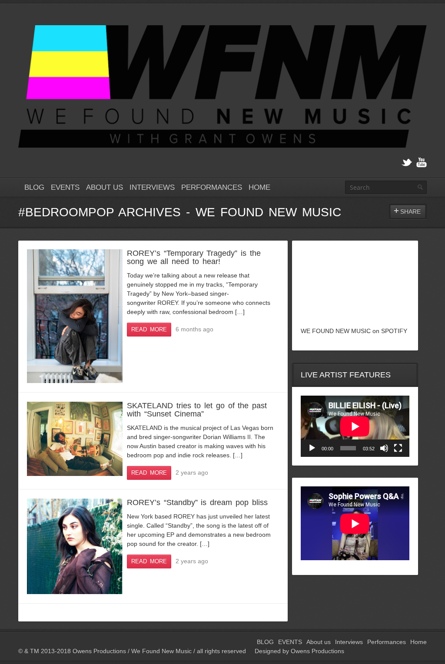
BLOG (34, 187)
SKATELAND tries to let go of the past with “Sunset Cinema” (197, 409)
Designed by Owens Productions (299, 650)
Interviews (152, 187)
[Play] (312, 448)
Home (259, 187)
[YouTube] (421, 162)
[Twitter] (407, 162)
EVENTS (65, 187)
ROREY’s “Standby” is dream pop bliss (197, 502)
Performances (211, 187)
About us (104, 187)
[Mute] (384, 448)
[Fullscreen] (398, 448)
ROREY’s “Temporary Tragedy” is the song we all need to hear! (194, 257)
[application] (355, 426)
